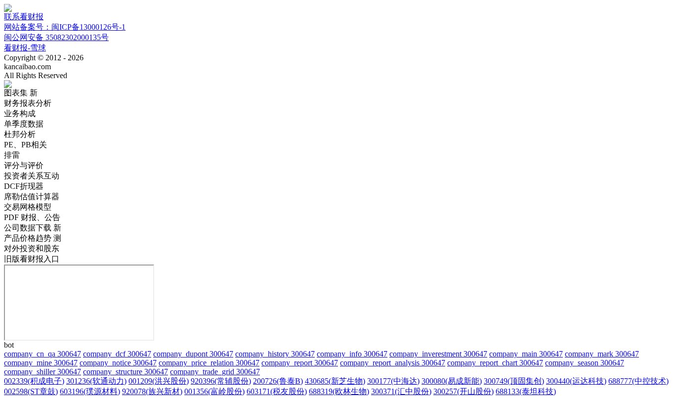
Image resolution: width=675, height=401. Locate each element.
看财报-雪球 (25, 48)
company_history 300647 (275, 354)
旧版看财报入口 (31, 259)
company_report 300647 (299, 362)
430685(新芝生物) (335, 381)
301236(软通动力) (96, 381)
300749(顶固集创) (514, 381)
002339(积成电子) (34, 381)
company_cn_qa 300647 (42, 354)
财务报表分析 (27, 103)
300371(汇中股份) (401, 391)
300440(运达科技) (576, 381)
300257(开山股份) (463, 391)
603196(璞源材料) (90, 391)
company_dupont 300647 (193, 354)
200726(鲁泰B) (278, 381)
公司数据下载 (32, 227)
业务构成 (20, 113)
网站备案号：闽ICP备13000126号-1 (65, 27)
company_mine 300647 (41, 362)
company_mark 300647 (602, 354)
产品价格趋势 (32, 238)
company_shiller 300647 (42, 371)
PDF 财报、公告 (32, 217)
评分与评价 (23, 165)
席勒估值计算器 (31, 196)
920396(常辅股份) (221, 381)
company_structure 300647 (125, 371)
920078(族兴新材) (152, 391)
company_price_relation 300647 (209, 362)
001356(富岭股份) (214, 391)
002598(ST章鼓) (31, 391)
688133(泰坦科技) (526, 391)
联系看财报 (23, 16)
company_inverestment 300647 (438, 354)
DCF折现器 (23, 186)
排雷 (12, 155)
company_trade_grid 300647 (215, 371)
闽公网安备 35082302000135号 (56, 37)
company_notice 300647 (118, 362)
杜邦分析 (20, 134)
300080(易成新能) (452, 381)
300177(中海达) (393, 381)
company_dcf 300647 (117, 354)
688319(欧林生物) (339, 391)
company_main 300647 (526, 354)
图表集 (21, 93)
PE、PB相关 (25, 144)
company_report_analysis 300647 (392, 362)
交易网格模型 (27, 207)
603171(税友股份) (277, 391)
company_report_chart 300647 (495, 362)
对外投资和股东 (31, 248)
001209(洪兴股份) (158, 381)
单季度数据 (23, 124)
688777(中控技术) (638, 381)
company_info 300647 (352, 354)
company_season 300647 (584, 362)
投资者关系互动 (31, 176)
